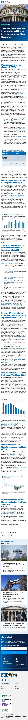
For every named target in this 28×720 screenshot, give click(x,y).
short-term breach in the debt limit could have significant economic (13, 95)
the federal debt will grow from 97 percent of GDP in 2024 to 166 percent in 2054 (13, 514)
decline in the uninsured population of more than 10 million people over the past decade (13, 361)
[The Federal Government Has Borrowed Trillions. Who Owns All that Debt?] (14, 553)
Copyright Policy (9, 716)
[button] (10, 535)
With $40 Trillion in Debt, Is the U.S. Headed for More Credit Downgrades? (14, 594)
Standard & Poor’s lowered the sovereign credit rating (14, 121)
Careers (17, 688)
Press (2, 688)
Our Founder (18, 686)
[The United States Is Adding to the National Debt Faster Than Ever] (14, 613)
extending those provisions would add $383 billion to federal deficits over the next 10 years (13, 350)
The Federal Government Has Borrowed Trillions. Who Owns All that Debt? (13, 564)
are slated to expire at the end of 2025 (13, 262)
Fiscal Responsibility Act (13, 77)
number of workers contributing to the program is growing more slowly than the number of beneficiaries (14, 423)
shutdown (8, 193)
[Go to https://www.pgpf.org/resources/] (20, 662)
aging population (15, 421)
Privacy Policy (17, 716)
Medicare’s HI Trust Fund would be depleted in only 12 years (13, 468)
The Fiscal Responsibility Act (8, 185)
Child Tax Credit (14, 271)
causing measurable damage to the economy (12, 111)
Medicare (10, 55)
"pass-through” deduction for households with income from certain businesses (15, 282)
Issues (2, 686)
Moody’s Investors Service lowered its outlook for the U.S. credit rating (15, 138)
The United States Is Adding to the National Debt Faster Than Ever (13, 624)
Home (2, 685)
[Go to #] (4, 536)
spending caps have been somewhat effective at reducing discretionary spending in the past (12, 197)
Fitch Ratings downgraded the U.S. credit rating (14, 129)
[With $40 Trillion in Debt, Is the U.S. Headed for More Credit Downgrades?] (14, 582)
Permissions (7, 717)
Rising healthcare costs (10, 454)
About (16, 685)
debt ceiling (12, 71)
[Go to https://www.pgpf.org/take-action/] (7, 662)
